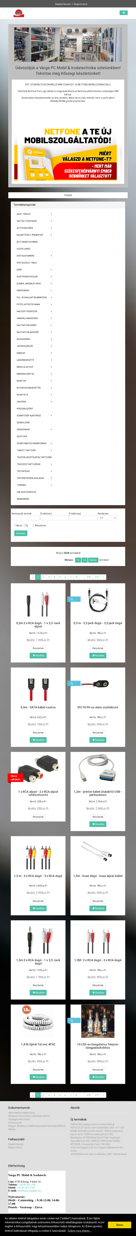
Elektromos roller (27, 276)
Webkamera (23, 499)
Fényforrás (23, 290)
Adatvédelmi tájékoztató (21, 1112)
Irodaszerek (23, 339)
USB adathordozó (26, 492)
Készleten (40, 525)
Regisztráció (80, 4)
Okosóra (21, 402)
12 (78, 560)
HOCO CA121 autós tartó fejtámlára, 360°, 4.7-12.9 (97, 1127)
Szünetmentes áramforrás (31, 443)
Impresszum (15, 1122)
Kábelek (21, 353)
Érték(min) (46, 513)
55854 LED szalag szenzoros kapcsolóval (92, 1124)
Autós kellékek (25, 228)
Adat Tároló (24, 214)
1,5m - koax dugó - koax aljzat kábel (98, 876)
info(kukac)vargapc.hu (29, 1190)
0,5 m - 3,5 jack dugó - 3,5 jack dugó (97, 623)
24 (84, 560)
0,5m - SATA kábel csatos (38, 707)
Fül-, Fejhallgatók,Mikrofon (32, 297)
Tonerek (21, 485)
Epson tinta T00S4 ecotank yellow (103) (91, 1134)
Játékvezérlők (25, 346)
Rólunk (11, 1129)
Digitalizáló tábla (27, 263)
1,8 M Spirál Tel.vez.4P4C (38, 1044)
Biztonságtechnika (27, 242)
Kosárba (40, 655)
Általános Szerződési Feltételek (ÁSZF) (29, 1116)
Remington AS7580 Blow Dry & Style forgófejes (95, 1137)
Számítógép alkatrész (29, 415)
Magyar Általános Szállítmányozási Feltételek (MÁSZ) (37, 1126)
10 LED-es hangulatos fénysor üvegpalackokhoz (98, 1046)
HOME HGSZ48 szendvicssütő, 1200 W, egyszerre (96, 1131)
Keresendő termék (22, 513)
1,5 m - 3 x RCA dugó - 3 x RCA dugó (38, 876)
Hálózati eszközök (27, 311)
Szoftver (22, 436)
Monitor (21, 381)
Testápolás (23, 471)
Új (27, 525)
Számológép (23, 422)
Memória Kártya (25, 374)
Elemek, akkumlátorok (29, 283)
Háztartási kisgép (26, 325)
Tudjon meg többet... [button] (79, 1230)
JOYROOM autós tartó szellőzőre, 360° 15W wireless (98, 1154)
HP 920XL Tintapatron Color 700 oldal (90, 1144)
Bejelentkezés (63, 4)
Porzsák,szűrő (25, 409)
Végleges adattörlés (19, 1119)
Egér (19, 270)
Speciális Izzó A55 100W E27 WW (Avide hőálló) (95, 1141)
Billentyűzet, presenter (30, 235)
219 (97, 577)
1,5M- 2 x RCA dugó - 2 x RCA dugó (98, 960)
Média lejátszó (25, 367)
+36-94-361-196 (26, 1184)
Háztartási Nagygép (28, 332)
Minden (93, 560)
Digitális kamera (25, 256)
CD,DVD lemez (24, 249)
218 (89, 577)
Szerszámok (23, 429)
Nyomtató (22, 395)
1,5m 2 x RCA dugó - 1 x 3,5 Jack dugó (38, 961)
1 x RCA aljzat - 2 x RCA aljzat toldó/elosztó (38, 793)
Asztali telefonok (27, 221)
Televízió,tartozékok (28, 464)
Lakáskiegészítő (25, 360)
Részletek (38, 648)
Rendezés (103, 513)
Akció (19, 525)
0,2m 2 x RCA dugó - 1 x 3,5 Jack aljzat (38, 624)
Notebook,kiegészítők (29, 388)
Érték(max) (75, 513)
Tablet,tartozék (26, 450)
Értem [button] (119, 1225)
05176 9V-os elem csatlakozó (97, 707)
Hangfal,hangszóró (27, 318)
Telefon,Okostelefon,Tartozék (34, 457)
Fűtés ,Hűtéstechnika (28, 304)
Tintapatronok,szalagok (30, 478)
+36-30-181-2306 (25, 1187)
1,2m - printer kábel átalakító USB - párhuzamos (98, 793)
